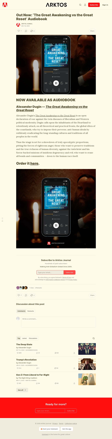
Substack (45, 434)
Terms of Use (66, 277)
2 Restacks (38, 288)
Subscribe (94, 5)
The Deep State (24, 344)
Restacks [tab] (30, 311)
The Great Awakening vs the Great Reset (52, 108)
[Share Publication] (85, 5)
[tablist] (25, 311)
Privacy (55, 423)
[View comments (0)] (26, 31)
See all (20, 390)
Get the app (66, 429)
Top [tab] (19, 338)
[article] (56, 349)
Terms (61, 423)
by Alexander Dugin (23, 347)
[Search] (80, 5)
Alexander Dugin (31, 350)
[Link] (13, 100)
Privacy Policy (72, 280)
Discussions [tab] (33, 338)
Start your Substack (50, 429)
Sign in (105, 5)
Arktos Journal (26, 24)
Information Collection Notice (55, 280)
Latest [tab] (24, 338)
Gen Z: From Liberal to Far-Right (32, 375)
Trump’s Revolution (26, 359)
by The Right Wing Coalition (26, 378)
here (34, 163)
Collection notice (71, 423)
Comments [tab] (21, 311)
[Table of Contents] (2, 219)
